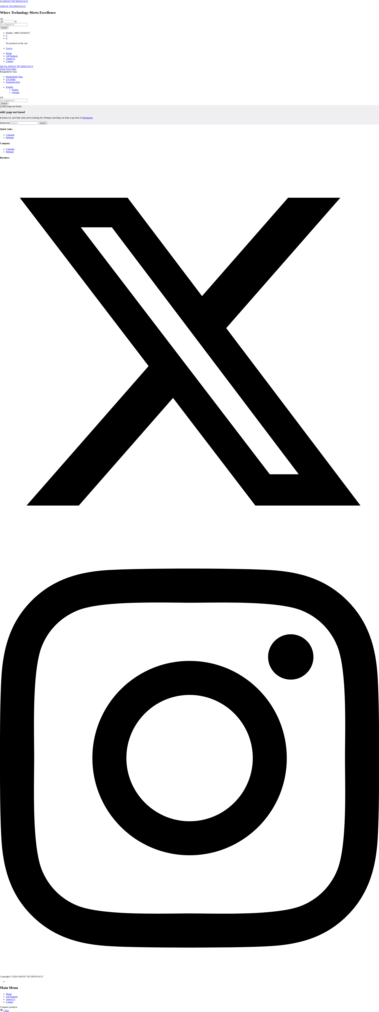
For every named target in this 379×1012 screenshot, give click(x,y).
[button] (4, 1010)
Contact (9, 61)
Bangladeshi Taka (14, 76)
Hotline (9, 33)
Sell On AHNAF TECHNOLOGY (16, 66)
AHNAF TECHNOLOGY (13, 6)
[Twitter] (189, 540)
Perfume (10, 137)
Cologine (10, 135)
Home (9, 53)
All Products (12, 56)
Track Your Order (8, 69)
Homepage (87, 117)
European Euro (13, 82)
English (9, 87)
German (15, 92)
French (15, 90)
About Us (10, 58)
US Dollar (11, 79)
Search (4, 28)
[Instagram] (189, 974)
